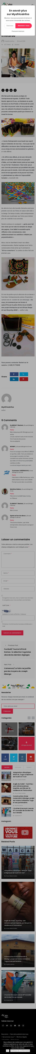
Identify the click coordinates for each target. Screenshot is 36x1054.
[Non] (34, 1047)
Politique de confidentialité (20, 1051)
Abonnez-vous (23, 26)
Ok (8, 1051)
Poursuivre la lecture (18, 31)
